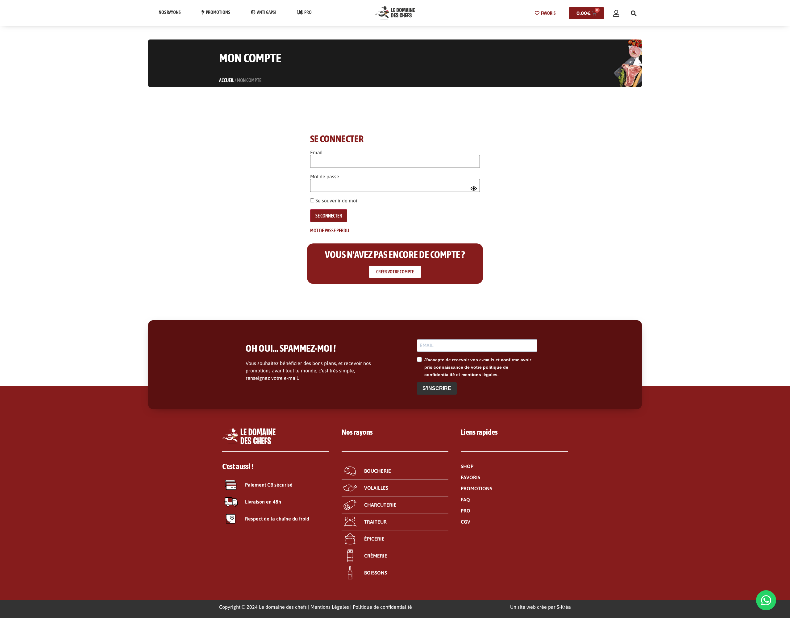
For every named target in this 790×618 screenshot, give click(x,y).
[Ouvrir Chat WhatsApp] (766, 600)
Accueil (226, 80)
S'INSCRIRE (436, 388)
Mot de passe (324, 176)
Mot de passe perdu (329, 230)
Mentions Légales (329, 607)
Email (316, 152)
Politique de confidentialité (382, 607)
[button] (633, 13)
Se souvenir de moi (335, 200)
